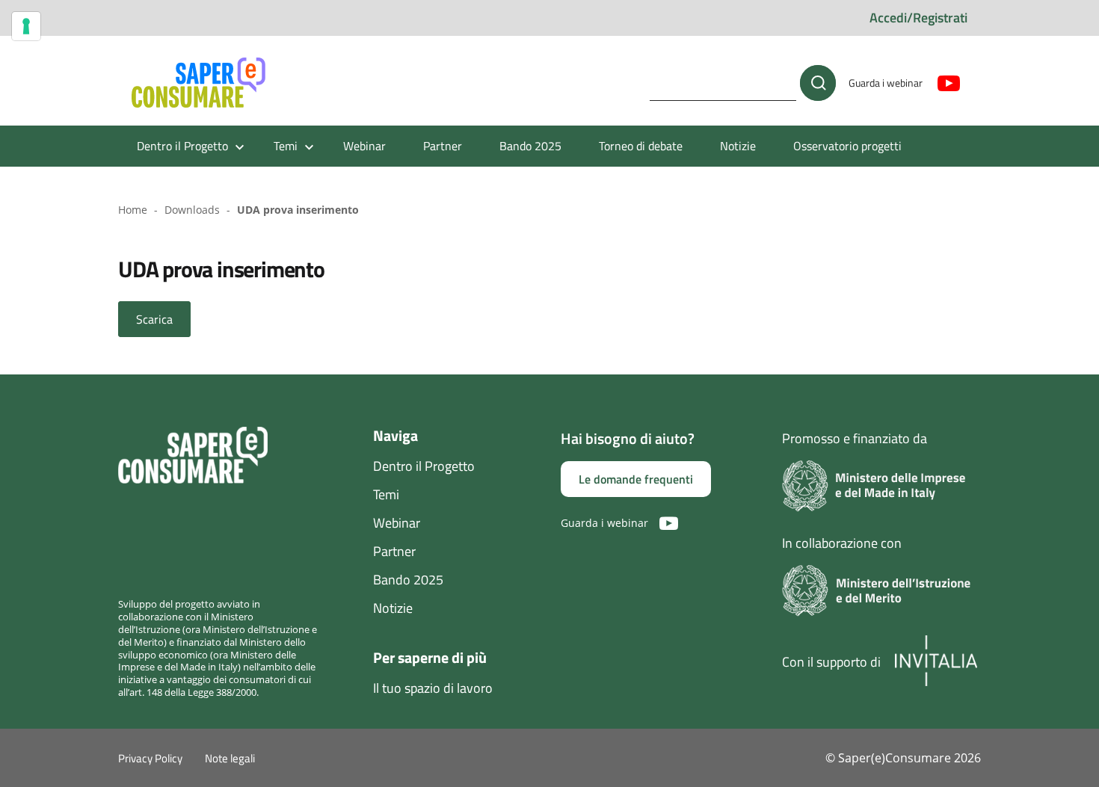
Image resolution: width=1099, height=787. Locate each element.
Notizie (738, 146)
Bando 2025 (530, 146)
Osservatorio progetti (847, 146)
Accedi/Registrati (918, 17)
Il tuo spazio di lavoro (433, 688)
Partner (442, 146)
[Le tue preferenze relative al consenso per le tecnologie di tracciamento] (26, 26)
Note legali (230, 758)
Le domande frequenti (636, 479)
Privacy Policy (150, 758)
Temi (386, 494)
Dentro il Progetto (424, 466)
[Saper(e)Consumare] (198, 83)
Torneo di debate (641, 146)
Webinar (364, 146)
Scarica (154, 319)
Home (132, 210)
